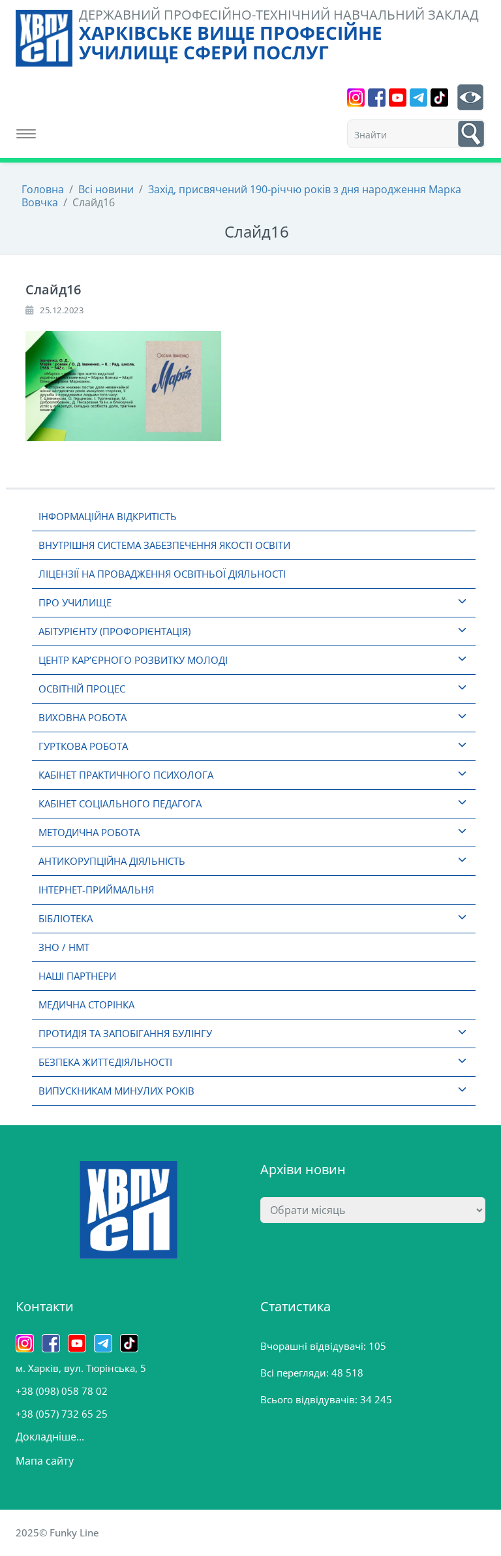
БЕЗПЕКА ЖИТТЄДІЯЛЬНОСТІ (105, 1061)
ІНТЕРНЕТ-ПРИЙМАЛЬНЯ (96, 889)
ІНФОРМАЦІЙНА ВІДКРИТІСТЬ (107, 516)
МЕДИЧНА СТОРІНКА (86, 1004)
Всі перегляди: (295, 1372)
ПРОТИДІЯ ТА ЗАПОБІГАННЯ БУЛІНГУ (125, 1033)
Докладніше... (50, 1436)
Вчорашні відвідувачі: (314, 1345)
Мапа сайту (45, 1461)
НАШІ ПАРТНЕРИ (77, 975)
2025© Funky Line (57, 1532)
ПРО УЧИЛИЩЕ (75, 602)
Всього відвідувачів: (310, 1399)
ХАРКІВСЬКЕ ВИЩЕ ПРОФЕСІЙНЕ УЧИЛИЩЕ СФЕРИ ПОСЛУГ (230, 42)
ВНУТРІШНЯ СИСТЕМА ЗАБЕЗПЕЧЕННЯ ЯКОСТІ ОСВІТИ (164, 545)
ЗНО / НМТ (63, 947)
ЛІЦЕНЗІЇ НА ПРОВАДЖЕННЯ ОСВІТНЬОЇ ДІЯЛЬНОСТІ (162, 573)
